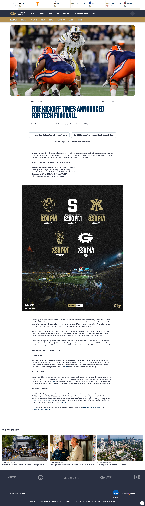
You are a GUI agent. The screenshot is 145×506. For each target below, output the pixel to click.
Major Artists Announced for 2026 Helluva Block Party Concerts (23, 465)
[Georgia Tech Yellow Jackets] (17, 13)
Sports (33, 13)
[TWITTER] (107, 101)
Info (93, 13)
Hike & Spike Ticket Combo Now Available (111, 465)
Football (33, 101)
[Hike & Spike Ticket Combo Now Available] (120, 448)
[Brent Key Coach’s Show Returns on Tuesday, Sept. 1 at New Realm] (73, 448)
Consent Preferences (44, 501)
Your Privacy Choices (78, 501)
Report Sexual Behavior (109, 501)
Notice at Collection (91, 501)
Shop (57, 13)
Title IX (99, 501)
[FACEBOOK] (110, 101)
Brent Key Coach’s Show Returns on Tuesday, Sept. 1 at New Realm (72, 465)
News (51, 20)
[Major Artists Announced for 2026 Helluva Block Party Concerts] (25, 448)
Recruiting (61, 20)
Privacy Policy (33, 501)
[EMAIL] (113, 101)
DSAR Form (68, 501)
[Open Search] (132, 13)
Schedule (34, 20)
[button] (16, 5)
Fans (50, 13)
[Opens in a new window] (12, 477)
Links (27, 8)
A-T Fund (66, 13)
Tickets (41, 13)
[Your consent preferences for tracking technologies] (142, 503)
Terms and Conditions (57, 501)
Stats (43, 20)
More (80, 20)
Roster (23, 20)
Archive (71, 20)
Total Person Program (80, 13)
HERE (66, 367)
